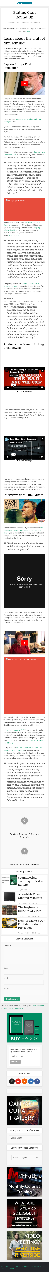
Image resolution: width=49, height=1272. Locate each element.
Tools (12, 1266)
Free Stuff (25, 1266)
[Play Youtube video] (24, 83)
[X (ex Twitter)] (12, 1081)
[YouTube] (18, 1081)
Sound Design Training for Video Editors (30, 881)
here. (29, 31)
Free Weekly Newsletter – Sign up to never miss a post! (23, 1050)
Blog (2, 1266)
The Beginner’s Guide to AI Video (29, 909)
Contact (4, 1268)
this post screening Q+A (14, 730)
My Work (11, 1268)
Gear (7, 1266)
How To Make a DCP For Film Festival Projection (31, 924)
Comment (7, 945)
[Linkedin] (31, 1081)
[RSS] (24, 1081)
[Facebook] (37, 1081)
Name (7, 968)
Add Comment (36, 22)
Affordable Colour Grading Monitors (30, 896)
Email (6, 978)
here (10, 235)
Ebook (42, 1266)
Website (7, 988)
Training (18, 1266)
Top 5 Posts (35, 1266)
